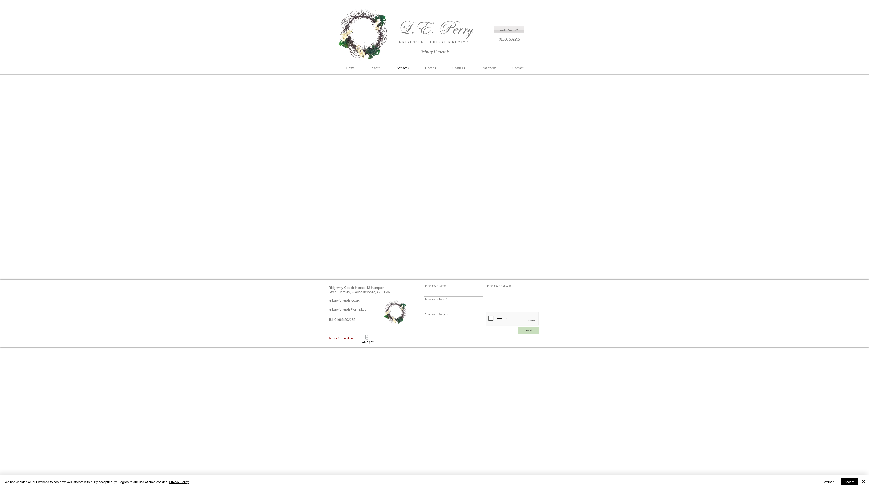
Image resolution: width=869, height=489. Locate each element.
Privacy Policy (179, 481)
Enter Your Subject (436, 314)
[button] (509, 39)
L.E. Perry (434, 28)
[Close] (863, 481)
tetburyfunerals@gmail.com (349, 309)
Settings (828, 481)
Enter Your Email (434, 299)
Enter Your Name (435, 286)
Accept (849, 481)
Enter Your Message (499, 286)
